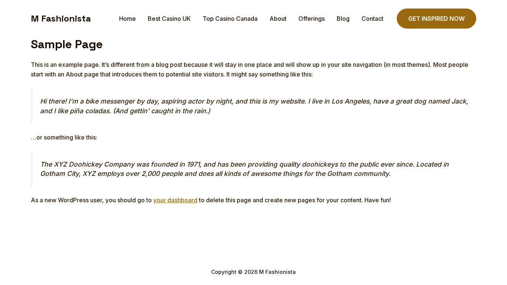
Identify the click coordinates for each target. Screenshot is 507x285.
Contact (372, 18)
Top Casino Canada (230, 18)
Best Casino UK (169, 18)
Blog (343, 18)
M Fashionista (61, 18)
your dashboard (175, 200)
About (278, 18)
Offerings (311, 18)
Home (127, 18)
